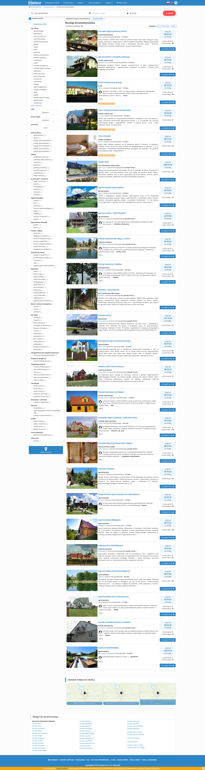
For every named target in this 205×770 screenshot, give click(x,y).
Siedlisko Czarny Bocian (108, 290)
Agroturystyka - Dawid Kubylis (112, 213)
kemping (37, 52)
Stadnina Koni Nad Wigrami (110, 545)
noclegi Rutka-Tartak (39, 750)
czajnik (37, 200)
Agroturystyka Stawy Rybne (110, 187)
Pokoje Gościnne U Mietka (110, 264)
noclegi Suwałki (37, 741)
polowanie (39, 290)
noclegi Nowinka (38, 743)
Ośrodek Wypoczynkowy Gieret (112, 31)
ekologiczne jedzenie (42, 236)
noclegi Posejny (85, 746)
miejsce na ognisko (42, 216)
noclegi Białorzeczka (86, 738)
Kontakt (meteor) (67, 760)
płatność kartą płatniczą (43, 435)
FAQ (87, 760)
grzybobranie (40, 282)
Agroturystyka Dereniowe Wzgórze (114, 571)
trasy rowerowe (40, 295)
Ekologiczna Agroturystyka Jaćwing (114, 341)
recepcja (38, 260)
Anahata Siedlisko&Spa (108, 648)
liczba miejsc (35, 117)
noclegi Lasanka (85, 736)
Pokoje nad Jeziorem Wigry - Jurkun (114, 238)
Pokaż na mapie (46, 452)
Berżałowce (102, 653)
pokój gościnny (39, 74)
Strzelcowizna (103, 372)
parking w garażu (41, 170)
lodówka (38, 214)
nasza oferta (122, 760)
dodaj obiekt (135, 760)
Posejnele (101, 347)
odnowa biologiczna (41, 66)
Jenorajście (102, 628)
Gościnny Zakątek (106, 469)
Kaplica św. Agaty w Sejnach (84, 703)
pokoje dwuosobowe (42, 143)
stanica (36, 84)
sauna (37, 309)
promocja (34, 124)
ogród (37, 219)
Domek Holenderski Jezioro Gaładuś (114, 622)
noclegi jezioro (132, 741)
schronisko (37, 82)
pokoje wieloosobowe (42, 151)
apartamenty (39, 135)
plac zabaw (39, 339)
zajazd (36, 95)
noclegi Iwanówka (85, 724)
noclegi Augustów (38, 748)
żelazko (37, 195)
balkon (37, 184)
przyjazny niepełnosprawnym (45, 355)
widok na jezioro (41, 424)
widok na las (39, 426)
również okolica (37, 18)
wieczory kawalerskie (42, 375)
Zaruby (100, 116)
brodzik (38, 320)
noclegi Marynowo (86, 748)
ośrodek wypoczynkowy (42, 68)
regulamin (80, 760)
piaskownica (39, 336)
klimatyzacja (39, 187)
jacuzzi (37, 306)
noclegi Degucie (85, 726)
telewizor (38, 192)
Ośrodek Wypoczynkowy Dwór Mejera (115, 443)
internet (38, 162)
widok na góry (40, 421)
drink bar (38, 233)
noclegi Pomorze (85, 731)
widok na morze (41, 429)
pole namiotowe (39, 76)
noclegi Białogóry (133, 728)
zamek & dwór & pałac (42, 98)
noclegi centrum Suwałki (136, 747)
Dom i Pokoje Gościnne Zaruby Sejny (114, 110)
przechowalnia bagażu (43, 258)
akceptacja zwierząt (42, 157)
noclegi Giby (36, 723)
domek (36, 44)
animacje (38, 317)
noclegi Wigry (37, 731)
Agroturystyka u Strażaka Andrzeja (114, 57)
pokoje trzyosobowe (42, 148)
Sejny (100, 88)
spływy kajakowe (41, 293)
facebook (54, 760)
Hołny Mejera (103, 321)
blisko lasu (39, 388)
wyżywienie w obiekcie (43, 249)
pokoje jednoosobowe (43, 146)
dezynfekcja (39, 408)
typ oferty (34, 28)
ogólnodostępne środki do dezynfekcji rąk (47, 412)
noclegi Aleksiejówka (86, 733)
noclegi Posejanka (85, 728)
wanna (37, 227)
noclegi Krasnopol (38, 728)
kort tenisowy (40, 287)
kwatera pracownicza (41, 55)
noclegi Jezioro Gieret (134, 732)
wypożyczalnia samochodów (45, 266)
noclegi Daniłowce (85, 741)
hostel (36, 47)
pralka (37, 225)
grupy (37, 441)
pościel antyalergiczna (43, 361)
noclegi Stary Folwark (39, 733)
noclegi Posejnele (133, 721)
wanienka (38, 349)
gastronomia (38, 100)
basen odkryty (40, 277)
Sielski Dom (103, 162)
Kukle (100, 423)
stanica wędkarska (40, 87)
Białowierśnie (103, 62)
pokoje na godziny (41, 255)
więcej (101, 99)
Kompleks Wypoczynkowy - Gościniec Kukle (117, 417)
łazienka (38, 189)
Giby (99, 37)
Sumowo (101, 270)
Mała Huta (102, 168)
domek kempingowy (41, 42)
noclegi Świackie (133, 724)
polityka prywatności (100, 760)
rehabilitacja (39, 173)
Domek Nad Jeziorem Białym (111, 392)
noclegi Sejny (36, 726)
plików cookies (62, 768)
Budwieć (101, 295)
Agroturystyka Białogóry (109, 520)
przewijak (38, 344)
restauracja (38, 103)
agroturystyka (38, 31)
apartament (38, 34)
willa (35, 92)
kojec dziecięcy (40, 323)
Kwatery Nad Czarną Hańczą (111, 366)
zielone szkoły (40, 380)
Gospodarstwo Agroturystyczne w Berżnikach (118, 494)
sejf (36, 263)
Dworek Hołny (104, 315)
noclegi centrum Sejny (135, 745)
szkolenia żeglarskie (42, 402)
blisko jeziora (40, 386)
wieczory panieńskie (42, 377)
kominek (38, 206)
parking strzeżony (41, 168)
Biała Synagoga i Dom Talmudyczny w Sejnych (158, 702)
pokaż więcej (35, 106)
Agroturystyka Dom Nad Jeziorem (113, 596)
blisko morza (39, 391)
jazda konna (39, 285)
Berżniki (101, 500)
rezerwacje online (40, 24)
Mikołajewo (102, 244)
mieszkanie (38, 60)
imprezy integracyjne (42, 367)
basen (37, 271)
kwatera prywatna (40, 58)
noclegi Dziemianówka (135, 726)
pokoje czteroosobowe (43, 140)
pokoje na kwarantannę (43, 415)
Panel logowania (149, 760)
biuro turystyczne (40, 36)
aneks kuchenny (41, 181)
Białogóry (101, 526)
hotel (35, 50)
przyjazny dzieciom (42, 347)
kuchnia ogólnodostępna (44, 208)
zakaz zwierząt (40, 176)
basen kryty (39, 274)
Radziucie (101, 219)
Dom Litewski (104, 136)
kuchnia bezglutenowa (43, 238)
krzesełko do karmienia (43, 325)
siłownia (38, 312)
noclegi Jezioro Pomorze (135, 734)
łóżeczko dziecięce (41, 328)
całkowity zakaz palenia (43, 160)
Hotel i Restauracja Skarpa (110, 82)
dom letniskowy (39, 39)
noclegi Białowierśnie (87, 743)
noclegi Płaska (37, 736)
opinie (173, 26)
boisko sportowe (41, 279)
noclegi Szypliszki (38, 738)
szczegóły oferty (167, 49)
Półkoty (100, 577)
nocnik (37, 331)
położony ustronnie (42, 394)
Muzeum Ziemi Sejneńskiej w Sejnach (121, 703)
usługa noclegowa (40, 90)
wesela (37, 372)
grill (36, 203)
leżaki (37, 211)
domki (37, 138)
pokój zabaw (39, 341)
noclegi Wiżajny (85, 721)
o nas (113, 760)
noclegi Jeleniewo (38, 746)
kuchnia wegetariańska (43, 244)
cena (32, 109)
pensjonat (37, 71)
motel (36, 63)
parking (38, 165)
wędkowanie (39, 298)
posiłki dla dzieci (41, 246)
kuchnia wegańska (41, 241)
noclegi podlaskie (133, 738)
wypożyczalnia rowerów (43, 301)
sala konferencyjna (42, 369)
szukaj (170, 13)
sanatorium (38, 79)
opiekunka (39, 333)
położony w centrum (42, 396)
